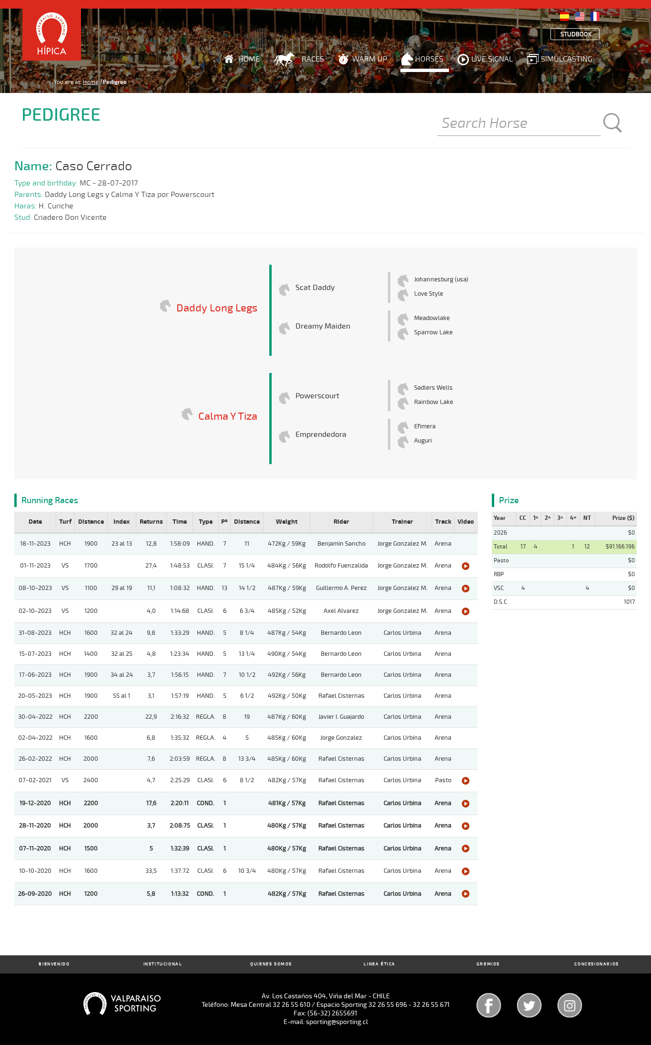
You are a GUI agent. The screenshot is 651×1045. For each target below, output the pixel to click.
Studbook (576, 34)
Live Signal (492, 59)
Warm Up (369, 59)
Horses (429, 59)
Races (313, 59)
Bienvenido (54, 964)
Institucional (163, 964)
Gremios (488, 964)
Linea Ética (380, 964)
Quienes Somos (271, 964)
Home (249, 59)
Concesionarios (596, 964)
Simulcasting (566, 59)
